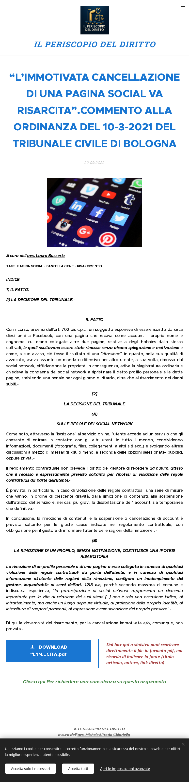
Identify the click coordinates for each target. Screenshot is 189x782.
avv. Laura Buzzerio (46, 255)
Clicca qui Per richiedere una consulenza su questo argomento (94, 682)
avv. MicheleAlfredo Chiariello (104, 734)
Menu (183, 6)
